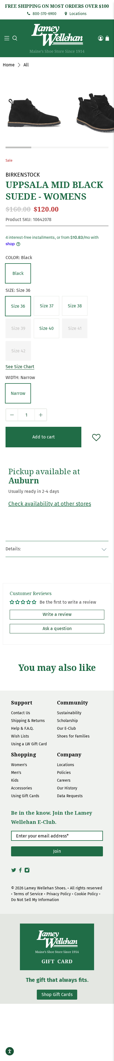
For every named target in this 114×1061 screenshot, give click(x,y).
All (26, 65)
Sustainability (69, 713)
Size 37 (46, 305)
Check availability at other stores (49, 503)
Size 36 (18, 306)
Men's (16, 772)
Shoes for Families (73, 736)
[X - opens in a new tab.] (13, 872)
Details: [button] (13, 548)
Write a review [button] (57, 614)
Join (57, 851)
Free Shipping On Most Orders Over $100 (57, 6)
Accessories (21, 788)
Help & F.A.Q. (22, 728)
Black (18, 273)
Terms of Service (28, 894)
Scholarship (67, 720)
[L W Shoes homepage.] (57, 38)
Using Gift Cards (25, 796)
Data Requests (70, 796)
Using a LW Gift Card (29, 744)
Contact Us (20, 713)
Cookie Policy (86, 894)
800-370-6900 (44, 13)
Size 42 (18, 350)
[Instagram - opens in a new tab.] (27, 872)
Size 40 (46, 328)
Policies (64, 772)
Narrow (18, 393)
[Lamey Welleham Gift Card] (57, 947)
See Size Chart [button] (20, 366)
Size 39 (18, 328)
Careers (64, 780)
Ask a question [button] (57, 628)
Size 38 (75, 305)
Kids (15, 780)
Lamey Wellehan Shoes (45, 888)
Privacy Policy (58, 894)
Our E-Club (66, 728)
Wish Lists (20, 736)
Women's (19, 764)
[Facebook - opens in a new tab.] (20, 872)
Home (9, 65)
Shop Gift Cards (57, 994)
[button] (14, 38)
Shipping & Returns (28, 720)
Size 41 (75, 328)
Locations (77, 13)
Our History (67, 788)
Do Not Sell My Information (35, 899)
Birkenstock (23, 174)
